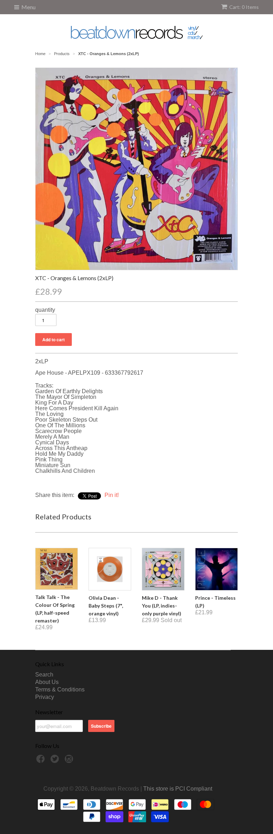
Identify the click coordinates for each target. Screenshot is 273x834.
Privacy (44, 697)
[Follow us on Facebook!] (41, 761)
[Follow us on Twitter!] (55, 761)
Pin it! (112, 495)
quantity (45, 310)
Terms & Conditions (60, 689)
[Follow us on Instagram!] (70, 761)
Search (44, 675)
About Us (47, 682)
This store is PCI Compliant (177, 789)
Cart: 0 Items (244, 7)
